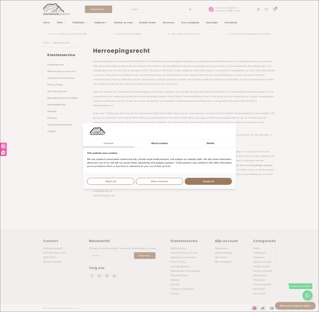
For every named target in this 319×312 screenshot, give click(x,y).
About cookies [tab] (159, 143)
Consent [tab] (108, 143)
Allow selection (159, 181)
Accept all (208, 181)
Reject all (111, 181)
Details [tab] (210, 143)
